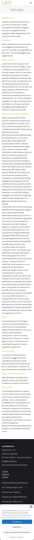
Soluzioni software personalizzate (15, 482)
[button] (31, 507)
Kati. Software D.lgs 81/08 (12, 487)
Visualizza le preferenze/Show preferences (17, 532)
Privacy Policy (20, 537)
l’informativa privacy (25, 517)
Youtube (5, 477)
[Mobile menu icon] (31, 3)
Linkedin (5, 471)
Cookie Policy (12, 537)
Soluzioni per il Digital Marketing (14, 496)
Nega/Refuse (17, 527)
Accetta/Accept (17, 522)
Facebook (5, 474)
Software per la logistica (11, 492)
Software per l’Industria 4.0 (12, 501)
